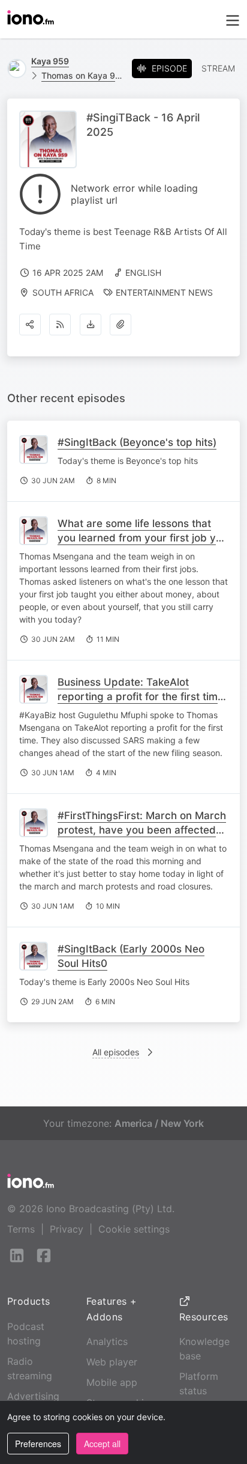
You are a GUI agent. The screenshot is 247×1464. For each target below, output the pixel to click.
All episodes (115, 1052)
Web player (111, 1362)
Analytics (107, 1341)
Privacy (66, 1229)
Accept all (102, 1444)
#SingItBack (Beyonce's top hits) (137, 442)
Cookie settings (134, 1229)
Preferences (38, 1444)
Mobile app (111, 1382)
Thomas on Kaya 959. (81, 75)
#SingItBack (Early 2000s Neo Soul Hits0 (131, 956)
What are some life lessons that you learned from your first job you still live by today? (143, 537)
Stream (218, 68)
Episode (169, 68)
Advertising (33, 1396)
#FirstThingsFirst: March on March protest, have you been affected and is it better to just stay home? (142, 830)
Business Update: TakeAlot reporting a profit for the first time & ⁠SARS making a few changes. (141, 696)
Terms (21, 1229)
